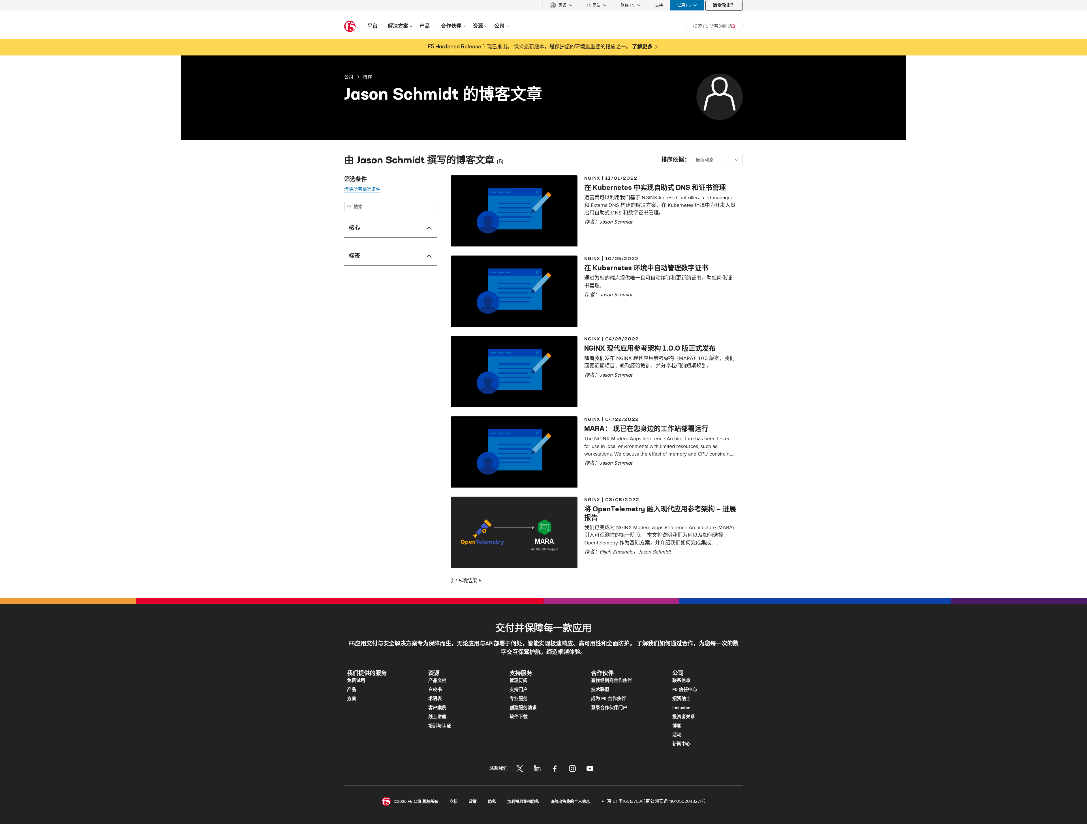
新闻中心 (681, 744)
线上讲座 (437, 717)
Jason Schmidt (616, 222)
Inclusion (681, 708)
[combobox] (717, 160)
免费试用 (356, 680)
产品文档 (437, 680)
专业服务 (519, 698)
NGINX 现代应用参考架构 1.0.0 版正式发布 (650, 348)
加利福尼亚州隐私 (523, 801)
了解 (642, 643)
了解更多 (642, 47)
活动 (676, 735)
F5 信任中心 (684, 689)
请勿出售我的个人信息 (570, 801)
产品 (351, 689)
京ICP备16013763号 (626, 801)
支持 (659, 5)
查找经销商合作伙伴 (611, 680)
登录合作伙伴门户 (609, 708)
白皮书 (435, 689)
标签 (354, 256)
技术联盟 (600, 689)
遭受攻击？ (724, 5)
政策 (473, 801)
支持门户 (519, 689)
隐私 (492, 801)
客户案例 (437, 708)
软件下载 (519, 717)
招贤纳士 (681, 698)
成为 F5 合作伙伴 (608, 698)
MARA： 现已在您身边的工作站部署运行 (646, 428)
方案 (351, 698)
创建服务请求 (523, 708)
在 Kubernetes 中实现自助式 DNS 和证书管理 (655, 187)
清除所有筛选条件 (362, 189)
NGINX (592, 178)
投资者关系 (683, 717)
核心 (354, 228)
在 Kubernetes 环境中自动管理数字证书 (646, 267)
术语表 (435, 698)
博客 (367, 77)
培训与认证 (439, 726)
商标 (453, 801)
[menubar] (543, 5)
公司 (348, 77)
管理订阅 (519, 680)
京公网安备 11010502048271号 (675, 801)
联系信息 (681, 680)
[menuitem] (561, 5)
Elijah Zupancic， (619, 552)
